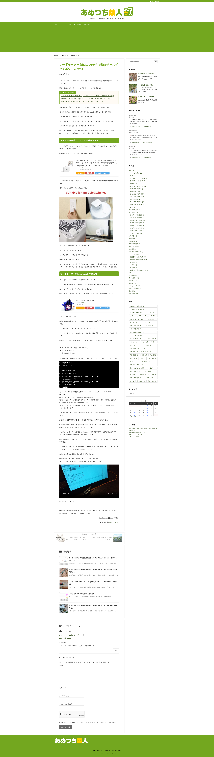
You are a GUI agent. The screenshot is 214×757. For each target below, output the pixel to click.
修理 (132, 176)
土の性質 (133, 358)
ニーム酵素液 (135, 254)
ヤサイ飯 (133, 236)
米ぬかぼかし (135, 371)
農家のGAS (133, 281)
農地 (154, 374)
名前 (60, 688)
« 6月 (130, 416)
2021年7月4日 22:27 (65, 638)
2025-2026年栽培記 (137, 204)
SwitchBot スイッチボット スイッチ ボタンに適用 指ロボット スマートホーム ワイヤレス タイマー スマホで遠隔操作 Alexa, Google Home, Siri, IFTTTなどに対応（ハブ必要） (97, 163)
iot (117, 518)
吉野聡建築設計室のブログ (137, 433)
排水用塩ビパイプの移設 (138, 178)
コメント (62, 666)
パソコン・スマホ (135, 233)
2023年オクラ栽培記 (137, 223)
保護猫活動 (133, 239)
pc (139, 316)
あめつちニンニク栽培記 (138, 186)
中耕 (148, 345)
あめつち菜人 (113, 522)
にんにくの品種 (134, 210)
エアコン (133, 322)
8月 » (134, 416)
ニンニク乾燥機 (136, 173)
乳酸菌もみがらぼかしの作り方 (140, 260)
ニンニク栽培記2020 (137, 335)
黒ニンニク (133, 294)
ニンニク (150, 326)
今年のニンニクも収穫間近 (146, 96)
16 (147, 410)
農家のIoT (66, 55)
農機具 (132, 291)
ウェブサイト (63, 704)
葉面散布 (133, 374)
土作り (133, 265)
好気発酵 (133, 267)
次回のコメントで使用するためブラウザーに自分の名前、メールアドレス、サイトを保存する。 (88, 722)
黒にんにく (141, 381)
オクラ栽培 (133, 212)
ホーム (58, 55)
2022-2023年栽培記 (137, 197)
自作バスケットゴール (137, 181)
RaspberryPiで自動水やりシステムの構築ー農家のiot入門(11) (82, 101)
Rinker (83, 167)
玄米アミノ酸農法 (136, 252)
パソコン (133, 342)
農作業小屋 (134, 183)
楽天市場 (89, 173)
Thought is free (117, 753)
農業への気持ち (135, 288)
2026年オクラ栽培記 (137, 231)
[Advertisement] (107, 39)
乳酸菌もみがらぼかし (138, 257)
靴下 (132, 381)
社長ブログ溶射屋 (134, 436)
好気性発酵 (152, 358)
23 (147, 413)
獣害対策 (132, 249)
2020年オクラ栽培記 (137, 215)
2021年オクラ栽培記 (137, 218)
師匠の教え (133, 241)
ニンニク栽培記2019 (137, 332)
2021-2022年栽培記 (137, 194)
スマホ (148, 322)
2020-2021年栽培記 (137, 191)
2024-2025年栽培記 (137, 202)
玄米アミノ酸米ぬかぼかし (139, 270)
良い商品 (133, 275)
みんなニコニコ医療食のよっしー (70, 635)
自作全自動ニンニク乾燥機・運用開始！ (82, 594)
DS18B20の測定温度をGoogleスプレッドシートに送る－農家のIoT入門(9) (86, 98)
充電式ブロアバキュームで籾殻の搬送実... (142, 126)
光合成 (133, 262)
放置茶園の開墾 (134, 244)
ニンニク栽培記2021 (137, 339)
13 (135, 410)
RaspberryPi (75, 55)
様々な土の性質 (134, 246)
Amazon (80, 173)
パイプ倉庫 (152, 339)
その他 (132, 207)
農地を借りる (134, 278)
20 (135, 413)
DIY (131, 170)
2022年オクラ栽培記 (137, 220)
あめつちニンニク (136, 319)
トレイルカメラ (135, 326)
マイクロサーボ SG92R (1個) (85, 300)
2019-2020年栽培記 (137, 189)
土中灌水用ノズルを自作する (147, 74)
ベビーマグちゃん (148, 342)
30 (147, 415)
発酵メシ (132, 273)
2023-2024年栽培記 (137, 199)
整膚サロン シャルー (135, 434)
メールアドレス (64, 696)
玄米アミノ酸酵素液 (137, 368)
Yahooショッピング (102, 173)
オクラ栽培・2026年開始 (145, 85)
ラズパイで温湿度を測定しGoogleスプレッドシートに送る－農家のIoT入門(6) (87, 96)
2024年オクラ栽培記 (137, 225)
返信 (116, 650)
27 (135, 415)
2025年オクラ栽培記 (137, 228)
